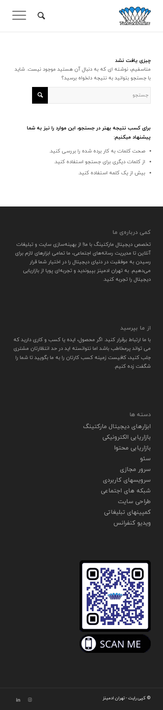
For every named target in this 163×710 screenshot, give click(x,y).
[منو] (21, 16)
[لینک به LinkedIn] (18, 700)
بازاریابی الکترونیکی (126, 437)
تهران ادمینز (110, 270)
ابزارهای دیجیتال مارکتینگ (117, 427)
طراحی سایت (134, 502)
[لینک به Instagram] (30, 700)
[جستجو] (40, 16)
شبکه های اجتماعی (126, 491)
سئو (145, 459)
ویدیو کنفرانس (132, 523)
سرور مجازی (135, 469)
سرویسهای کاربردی (127, 480)
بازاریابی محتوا (132, 448)
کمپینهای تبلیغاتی (127, 512)
